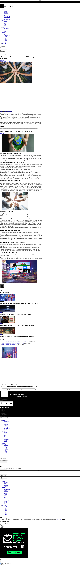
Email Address (2, 523)
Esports (5, 30)
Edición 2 (6, 37)
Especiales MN (4, 33)
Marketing (3, 14)
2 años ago (2, 60)
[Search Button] (7, 417)
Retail (4, 15)
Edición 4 (6, 38)
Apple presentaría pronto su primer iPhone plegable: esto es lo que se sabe (15, 129)
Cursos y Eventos (6, 421)
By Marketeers (7, 35)
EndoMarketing (6, 429)
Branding (5, 23)
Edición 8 (6, 453)
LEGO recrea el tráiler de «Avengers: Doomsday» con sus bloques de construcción (17, 336)
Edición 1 (6, 36)
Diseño (5, 22)
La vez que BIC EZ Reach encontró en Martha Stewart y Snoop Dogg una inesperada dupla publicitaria (16, 342)
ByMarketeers (6, 34)
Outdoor (5, 24)
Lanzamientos (2, 301)
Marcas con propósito (7, 19)
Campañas (5, 21)
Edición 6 (6, 40)
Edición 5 (6, 39)
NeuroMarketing (6, 18)
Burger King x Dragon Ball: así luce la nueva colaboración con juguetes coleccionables (19, 384)
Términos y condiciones (5, 414)
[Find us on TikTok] (1, 456)
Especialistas (4, 43)
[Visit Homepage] (6, 8)
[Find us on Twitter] (0, 456)
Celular (1, 526)
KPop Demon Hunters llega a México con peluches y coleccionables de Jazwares (18, 388)
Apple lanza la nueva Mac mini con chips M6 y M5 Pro (10, 344)
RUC (1, 525)
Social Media (5, 441)
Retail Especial (6, 445)
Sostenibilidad (4, 32)
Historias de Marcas (7, 16)
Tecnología (5, 31)
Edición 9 (6, 42)
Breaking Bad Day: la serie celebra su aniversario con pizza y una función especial (17, 131)
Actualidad (3, 9)
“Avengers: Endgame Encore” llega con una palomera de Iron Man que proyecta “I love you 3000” (22, 386)
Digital (3, 27)
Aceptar (63, 519)
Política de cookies (59, 519)
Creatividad (5, 433)
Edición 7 (6, 41)
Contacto (3, 413)
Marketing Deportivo (7, 17)
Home (1, 54)
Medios (5, 10)
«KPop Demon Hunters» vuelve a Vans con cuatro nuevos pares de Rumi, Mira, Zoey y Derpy (19, 128)
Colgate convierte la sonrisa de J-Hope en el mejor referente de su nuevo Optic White (19, 389)
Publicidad (3, 20)
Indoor (5, 25)
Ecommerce (5, 29)
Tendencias (5, 11)
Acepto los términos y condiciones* (6, 563)
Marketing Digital (6, 28)
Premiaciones (6, 13)
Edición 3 (6, 449)
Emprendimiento (6, 12)
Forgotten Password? (3, 465)
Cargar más (2, 133)
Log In (1, 471)
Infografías (5, 26)
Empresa (1, 524)
